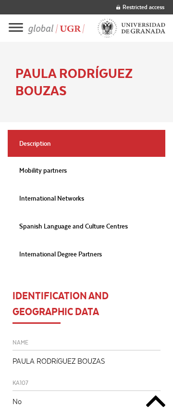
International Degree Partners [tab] (60, 254)
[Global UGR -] (56, 28)
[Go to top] (155, 403)
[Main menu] (16, 28)
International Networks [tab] (51, 198)
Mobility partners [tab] (43, 170)
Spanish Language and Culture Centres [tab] (73, 226)
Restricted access (143, 7)
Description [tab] (35, 143)
